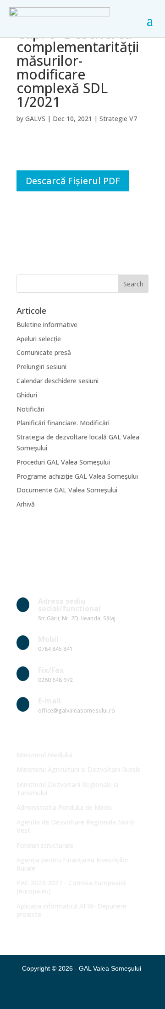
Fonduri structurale (44, 845)
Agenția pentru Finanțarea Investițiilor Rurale (72, 864)
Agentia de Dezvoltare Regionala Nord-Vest (75, 826)
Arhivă (25, 504)
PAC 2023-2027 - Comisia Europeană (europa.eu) (71, 886)
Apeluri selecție (38, 338)
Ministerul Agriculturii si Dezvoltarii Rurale (78, 769)
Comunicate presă (43, 352)
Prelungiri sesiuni (41, 366)
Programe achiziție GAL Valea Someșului (77, 476)
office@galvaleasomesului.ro (76, 710)
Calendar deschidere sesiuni (57, 380)
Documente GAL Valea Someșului (66, 490)
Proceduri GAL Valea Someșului (63, 462)
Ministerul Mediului (44, 754)
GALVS (35, 118)
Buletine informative (46, 324)
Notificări (30, 409)
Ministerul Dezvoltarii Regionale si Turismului (67, 788)
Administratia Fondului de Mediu (64, 807)
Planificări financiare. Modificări (63, 422)
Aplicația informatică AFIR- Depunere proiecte (71, 910)
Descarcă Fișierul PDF (73, 180)
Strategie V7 (118, 118)
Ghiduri (26, 395)
